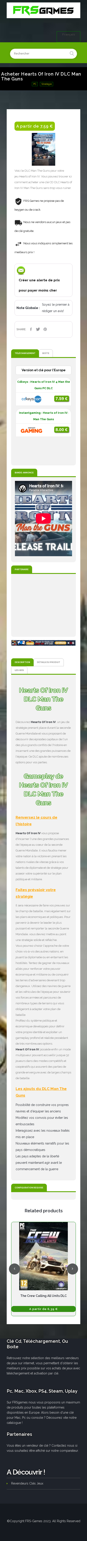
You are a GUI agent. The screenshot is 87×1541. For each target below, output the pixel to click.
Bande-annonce (24, 472)
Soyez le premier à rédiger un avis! (55, 308)
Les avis (19, 670)
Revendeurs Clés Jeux (27, 1483)
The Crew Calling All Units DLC (43, 1296)
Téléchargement (25, 353)
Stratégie (46, 84)
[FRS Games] (43, 10)
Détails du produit (48, 662)
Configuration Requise (29, 1187)
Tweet (37, 329)
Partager (30, 329)
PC (34, 84)
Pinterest (45, 329)
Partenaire (22, 569)
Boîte (45, 353)
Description (22, 662)
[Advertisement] (43, 605)
